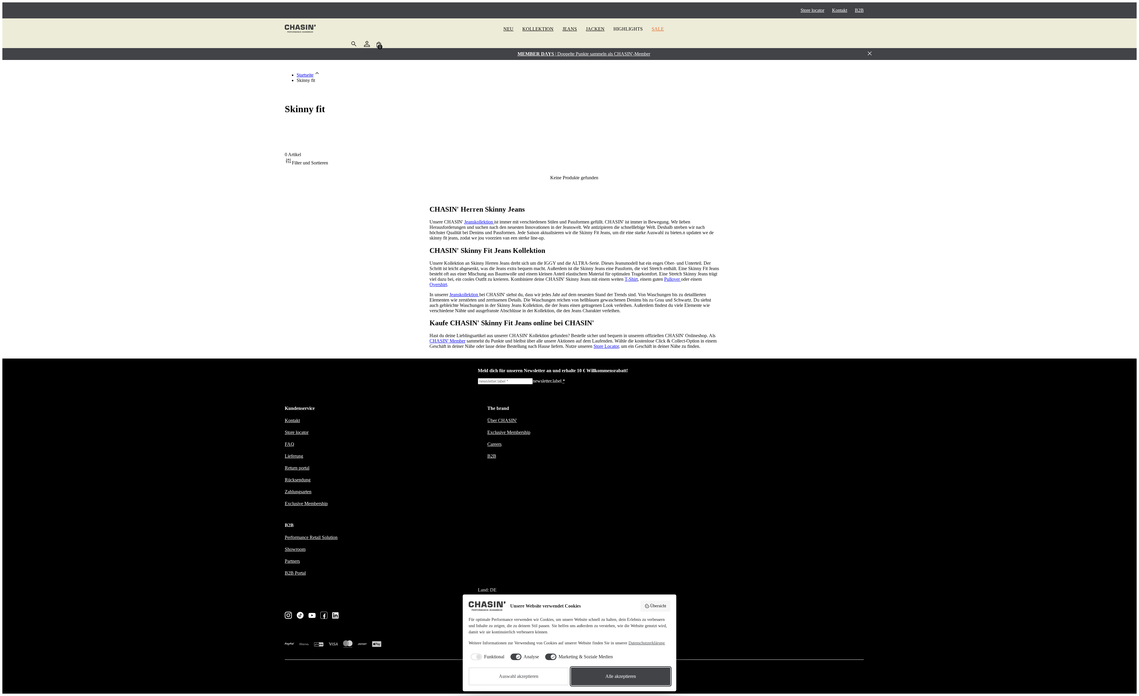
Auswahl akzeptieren (518, 676)
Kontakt (839, 10)
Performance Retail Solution (311, 537)
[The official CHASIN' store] (300, 29)
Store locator (812, 10)
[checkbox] (486, 656)
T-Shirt (631, 279)
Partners (292, 561)
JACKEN (595, 28)
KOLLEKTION (537, 28)
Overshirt (438, 284)
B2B (859, 10)
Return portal (297, 467)
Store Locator (606, 346)
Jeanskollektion (479, 221)
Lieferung (294, 456)
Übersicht (658, 606)
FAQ (289, 444)
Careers (494, 444)
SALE (658, 28)
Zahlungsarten (298, 491)
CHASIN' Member (447, 340)
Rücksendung (298, 479)
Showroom (295, 549)
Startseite (305, 74)
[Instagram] (288, 616)
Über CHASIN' (502, 420)
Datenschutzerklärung (647, 643)
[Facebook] (323, 616)
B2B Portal (295, 572)
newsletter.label (549, 380)
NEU (508, 28)
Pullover (672, 279)
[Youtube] (312, 616)
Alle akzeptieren (620, 676)
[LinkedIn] (335, 616)
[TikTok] (300, 616)
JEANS (569, 28)
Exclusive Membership (306, 503)
